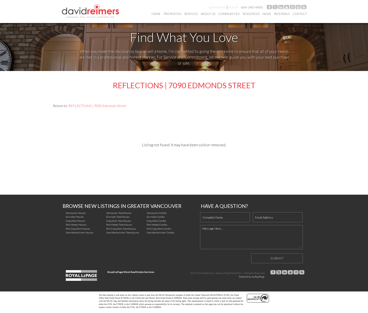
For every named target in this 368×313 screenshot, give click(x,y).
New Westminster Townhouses (122, 232)
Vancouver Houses (76, 213)
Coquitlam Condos (156, 220)
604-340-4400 (252, 7)
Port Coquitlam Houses (78, 228)
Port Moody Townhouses (119, 224)
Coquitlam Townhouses (118, 220)
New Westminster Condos (160, 232)
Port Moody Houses (76, 224)
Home (156, 14)
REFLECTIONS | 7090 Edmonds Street (97, 106)
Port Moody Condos (157, 224)
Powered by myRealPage (251, 276)
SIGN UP (233, 7)
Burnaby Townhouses (118, 216)
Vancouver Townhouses (119, 213)
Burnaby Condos (156, 216)
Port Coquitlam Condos (159, 228)
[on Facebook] (269, 8)
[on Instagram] (292, 8)
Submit (277, 258)
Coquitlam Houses (75, 220)
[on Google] (298, 8)
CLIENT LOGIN (217, 7)
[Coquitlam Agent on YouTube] (286, 8)
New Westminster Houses (79, 232)
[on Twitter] (275, 8)
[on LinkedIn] (280, 8)
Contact (300, 14)
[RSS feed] (303, 8)
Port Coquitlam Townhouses (121, 228)
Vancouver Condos (157, 213)
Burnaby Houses (75, 216)
